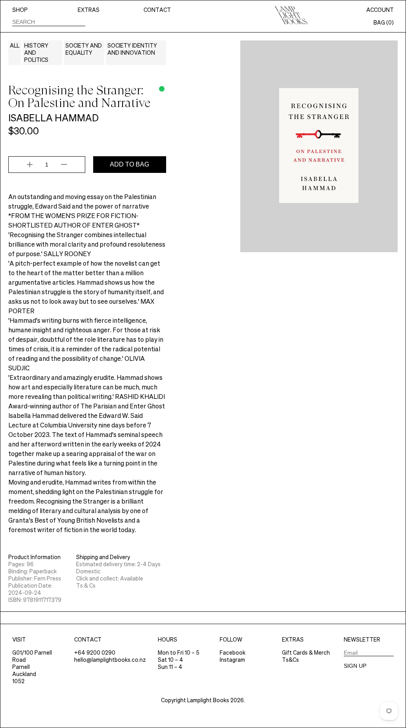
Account (380, 9)
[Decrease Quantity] (64, 164)
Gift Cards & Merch (306, 652)
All (14, 45)
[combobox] (48, 21)
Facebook (232, 652)
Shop (20, 9)
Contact (157, 9)
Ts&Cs (290, 659)
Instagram (232, 659)
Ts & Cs (86, 585)
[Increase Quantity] (30, 164)
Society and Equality (83, 49)
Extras (89, 9)
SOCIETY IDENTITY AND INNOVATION (132, 49)
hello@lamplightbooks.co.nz (110, 659)
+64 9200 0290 (94, 652)
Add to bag (129, 164)
